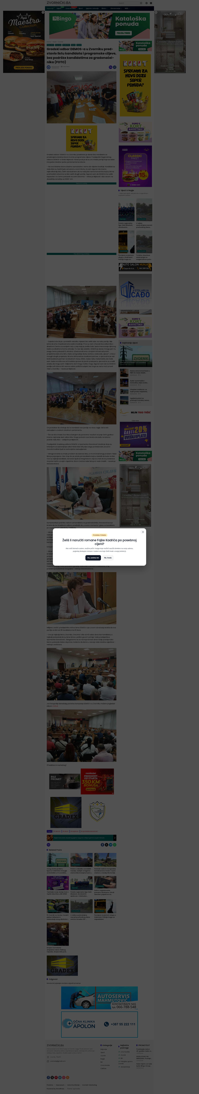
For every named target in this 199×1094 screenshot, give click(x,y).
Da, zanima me (93, 558)
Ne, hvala (108, 558)
